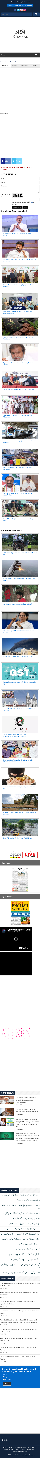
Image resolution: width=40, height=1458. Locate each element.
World (6, 62)
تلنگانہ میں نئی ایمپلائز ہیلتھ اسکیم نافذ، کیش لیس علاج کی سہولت (26, 1218)
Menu (3, 55)
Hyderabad (13, 62)
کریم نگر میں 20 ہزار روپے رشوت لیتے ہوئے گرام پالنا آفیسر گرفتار (25, 1259)
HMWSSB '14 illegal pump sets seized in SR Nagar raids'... (18, 519)
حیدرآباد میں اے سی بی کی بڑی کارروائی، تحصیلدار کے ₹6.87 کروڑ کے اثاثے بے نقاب (20, 1234)
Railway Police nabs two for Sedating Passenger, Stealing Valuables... (17, 312)
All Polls (32, 1447)
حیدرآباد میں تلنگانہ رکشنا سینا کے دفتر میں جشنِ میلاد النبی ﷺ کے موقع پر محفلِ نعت (21, 1213)
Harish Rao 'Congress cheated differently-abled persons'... (17, 234)
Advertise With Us (22, 1447)
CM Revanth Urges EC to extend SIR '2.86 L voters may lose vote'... (20, 260)
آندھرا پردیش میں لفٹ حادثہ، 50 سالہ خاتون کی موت (28, 1244)
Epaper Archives (9, 1449)
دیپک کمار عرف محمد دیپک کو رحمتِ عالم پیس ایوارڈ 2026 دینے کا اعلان (24, 1223)
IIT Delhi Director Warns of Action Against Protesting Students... (19, 813)
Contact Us (30, 1449)
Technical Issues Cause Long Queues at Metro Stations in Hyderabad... (20, 441)
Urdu (10, 5)
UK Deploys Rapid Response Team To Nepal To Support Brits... (20, 553)
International (24, 65)
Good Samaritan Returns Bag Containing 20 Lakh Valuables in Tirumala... (18, 761)
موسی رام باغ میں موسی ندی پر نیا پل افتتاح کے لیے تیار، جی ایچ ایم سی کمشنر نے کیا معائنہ (21, 1195)
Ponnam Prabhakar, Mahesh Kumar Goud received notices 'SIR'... (18, 494)
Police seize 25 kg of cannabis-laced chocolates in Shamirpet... (18, 338)
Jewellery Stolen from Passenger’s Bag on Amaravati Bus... (19, 787)
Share (7, 161)
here (32, 202)
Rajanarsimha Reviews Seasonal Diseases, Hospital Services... (18, 363)
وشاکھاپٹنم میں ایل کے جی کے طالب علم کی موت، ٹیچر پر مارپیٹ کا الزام (24, 1254)
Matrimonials (18, 5)
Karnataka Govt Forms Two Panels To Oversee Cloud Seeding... (19, 579)
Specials (34, 65)
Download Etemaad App (20, 1451)
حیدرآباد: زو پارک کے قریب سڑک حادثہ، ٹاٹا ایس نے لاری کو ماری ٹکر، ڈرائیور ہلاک (21, 1239)
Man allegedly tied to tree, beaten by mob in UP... (18, 604)
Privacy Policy (20, 1449)
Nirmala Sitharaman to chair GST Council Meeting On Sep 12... (19, 683)
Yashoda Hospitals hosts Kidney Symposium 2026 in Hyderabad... (19, 285)
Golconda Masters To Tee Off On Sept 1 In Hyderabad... (20, 389)
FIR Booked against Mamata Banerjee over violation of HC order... (19, 631)
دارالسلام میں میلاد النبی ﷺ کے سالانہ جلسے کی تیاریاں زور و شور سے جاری (23, 1229)
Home (1, 62)
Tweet (18, 161)
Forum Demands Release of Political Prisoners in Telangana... (17, 416)
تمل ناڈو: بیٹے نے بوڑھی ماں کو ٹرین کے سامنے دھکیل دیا (28, 1249)
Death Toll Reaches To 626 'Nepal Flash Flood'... (18, 838)
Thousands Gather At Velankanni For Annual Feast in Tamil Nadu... (19, 709)
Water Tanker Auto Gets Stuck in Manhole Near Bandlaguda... (17, 468)
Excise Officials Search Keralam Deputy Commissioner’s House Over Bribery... (15, 735)
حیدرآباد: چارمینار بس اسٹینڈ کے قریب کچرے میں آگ (28, 1200)
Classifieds (28, 5)
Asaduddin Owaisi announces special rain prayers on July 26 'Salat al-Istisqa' (26, 1100)
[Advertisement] (20, 22)
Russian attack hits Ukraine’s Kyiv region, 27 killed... (19, 656)
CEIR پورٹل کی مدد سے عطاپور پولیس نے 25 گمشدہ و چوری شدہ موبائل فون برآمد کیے (20, 1273)
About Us (11, 1447)
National (14, 65)
